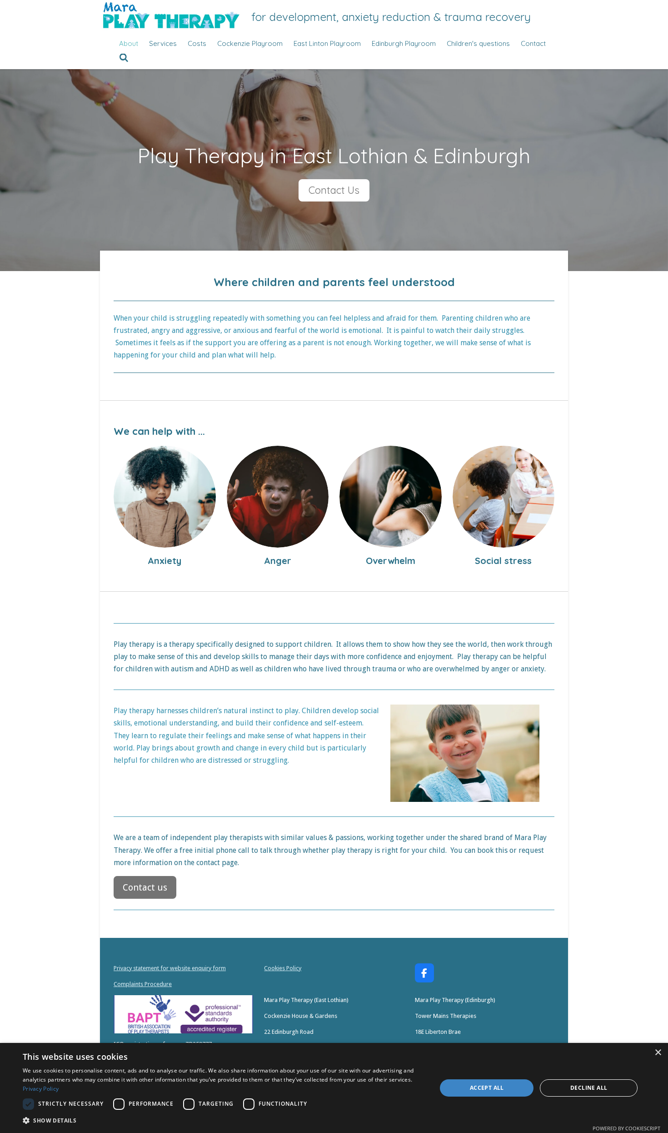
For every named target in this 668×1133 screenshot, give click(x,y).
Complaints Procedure (143, 984)
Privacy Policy (41, 1089)
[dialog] (334, 1088)
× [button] (657, 1052)
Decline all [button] (588, 1088)
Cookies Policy (282, 968)
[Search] (124, 58)
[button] (223, 1120)
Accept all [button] (487, 1088)
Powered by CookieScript (626, 1128)
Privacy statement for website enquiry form (170, 968)
